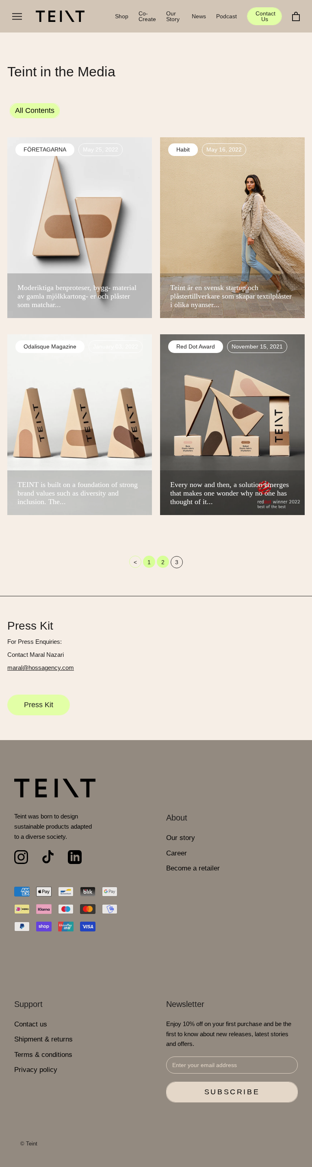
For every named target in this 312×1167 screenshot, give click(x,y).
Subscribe (232, 1092)
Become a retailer (193, 868)
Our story (180, 838)
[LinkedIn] (75, 857)
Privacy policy (35, 1070)
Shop (121, 16)
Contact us (30, 1024)
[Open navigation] (17, 16)
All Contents (34, 110)
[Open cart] (296, 16)
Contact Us (265, 16)
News (199, 16)
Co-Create (147, 16)
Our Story (173, 16)
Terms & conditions (43, 1055)
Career (176, 853)
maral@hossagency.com (40, 667)
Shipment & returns (43, 1039)
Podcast (226, 16)
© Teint (28, 1144)
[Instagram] (21, 857)
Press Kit (38, 705)
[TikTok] (48, 857)
